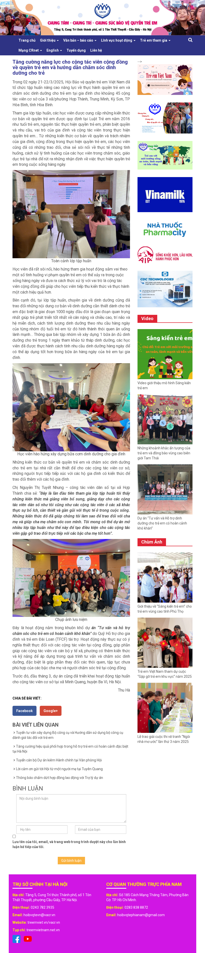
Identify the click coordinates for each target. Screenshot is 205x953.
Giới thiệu (48, 40)
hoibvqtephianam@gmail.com (141, 915)
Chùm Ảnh (151, 541)
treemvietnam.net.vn (43, 930)
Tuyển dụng (76, 50)
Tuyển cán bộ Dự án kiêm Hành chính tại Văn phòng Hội (59, 760)
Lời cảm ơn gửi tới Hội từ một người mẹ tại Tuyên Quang (59, 769)
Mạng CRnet (29, 50)
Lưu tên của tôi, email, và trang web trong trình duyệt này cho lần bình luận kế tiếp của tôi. (69, 844)
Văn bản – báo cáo (78, 40)
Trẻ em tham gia (154, 40)
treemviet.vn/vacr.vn (44, 922)
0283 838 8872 (136, 907)
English (53, 50)
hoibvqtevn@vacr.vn (39, 915)
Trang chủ (27, 40)
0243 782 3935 (42, 907)
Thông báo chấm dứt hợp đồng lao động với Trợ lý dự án (59, 778)
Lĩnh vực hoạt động (117, 40)
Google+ (51, 711)
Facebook (24, 711)
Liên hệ (96, 50)
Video (147, 318)
